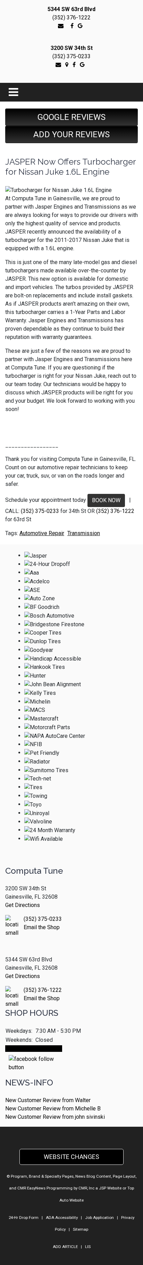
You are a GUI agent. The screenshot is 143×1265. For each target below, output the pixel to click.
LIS (88, 1246)
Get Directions (22, 905)
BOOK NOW (106, 500)
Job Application (99, 1217)
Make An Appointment (33, 1048)
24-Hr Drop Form (24, 1217)
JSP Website (110, 1188)
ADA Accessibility (62, 1217)
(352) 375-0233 (71, 56)
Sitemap (80, 1229)
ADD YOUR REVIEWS (71, 134)
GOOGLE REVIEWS (71, 117)
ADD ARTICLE (65, 1246)
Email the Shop (42, 927)
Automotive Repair (41, 533)
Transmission (83, 533)
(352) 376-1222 (71, 17)
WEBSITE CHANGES (71, 1156)
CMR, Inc (86, 1188)
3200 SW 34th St (72, 48)
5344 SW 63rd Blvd (71, 9)
